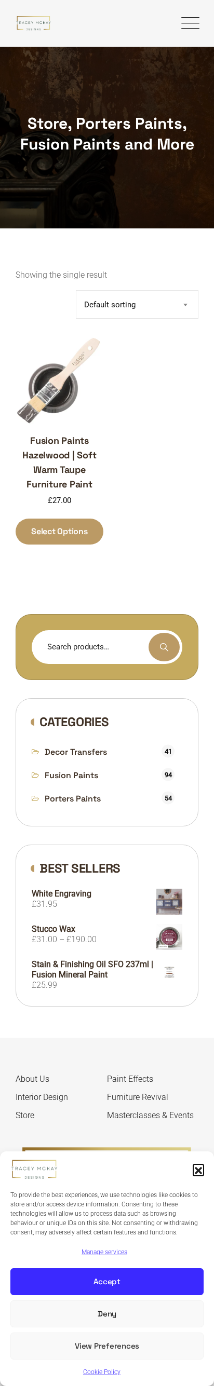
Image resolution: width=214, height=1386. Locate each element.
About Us (32, 1079)
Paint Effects (130, 1079)
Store (25, 1115)
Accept (107, 1281)
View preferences (107, 1346)
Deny (107, 1314)
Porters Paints (73, 798)
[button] (198, 1169)
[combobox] (137, 304)
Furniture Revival (137, 1097)
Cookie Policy (102, 1372)
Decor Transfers (76, 751)
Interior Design (42, 1097)
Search (164, 647)
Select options (59, 531)
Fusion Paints (71, 775)
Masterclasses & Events (150, 1115)
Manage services (104, 1252)
